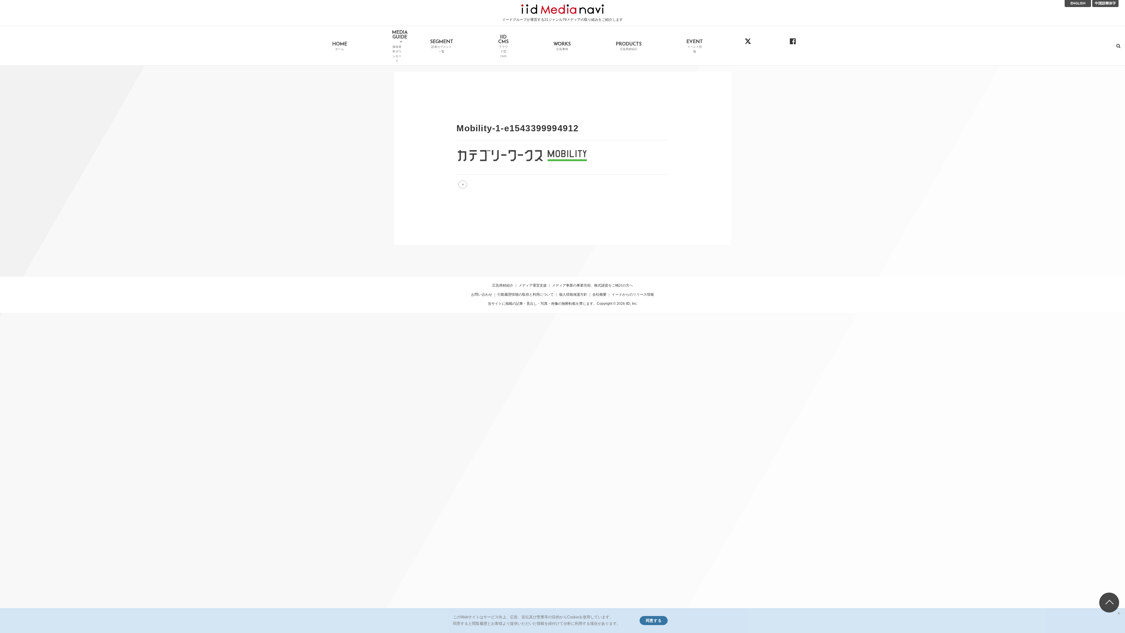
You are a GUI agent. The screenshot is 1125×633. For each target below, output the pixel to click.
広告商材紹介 (502, 285)
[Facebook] (793, 45)
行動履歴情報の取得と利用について (525, 294)
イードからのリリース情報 (633, 294)
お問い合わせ (481, 294)
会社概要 (599, 294)
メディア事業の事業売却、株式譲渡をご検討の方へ (592, 285)
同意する (654, 620)
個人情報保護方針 (573, 294)
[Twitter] (748, 45)
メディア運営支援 (533, 285)
